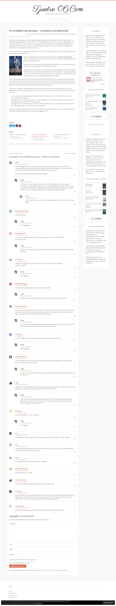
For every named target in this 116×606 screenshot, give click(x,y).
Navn (11, 544)
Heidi (16, 162)
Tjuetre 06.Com (58, 9)
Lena (16, 444)
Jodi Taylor (89, 207)
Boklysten (18, 411)
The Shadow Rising (91, 108)
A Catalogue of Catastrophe (93, 210)
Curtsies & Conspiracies (41, 144)
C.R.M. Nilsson (19, 506)
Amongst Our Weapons (92, 197)
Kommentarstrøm (13, 595)
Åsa (16, 433)
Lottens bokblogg (21, 356)
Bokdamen (18, 334)
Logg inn (11, 591)
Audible (33, 42)
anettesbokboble (20, 306)
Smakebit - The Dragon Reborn (17, 134)
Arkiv (64, 19)
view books (102, 84)
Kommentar (12, 524)
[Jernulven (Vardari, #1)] (104, 194)
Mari (46, 111)
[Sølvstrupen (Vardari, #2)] (104, 188)
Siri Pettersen (90, 186)
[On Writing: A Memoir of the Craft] (104, 105)
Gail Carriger (66, 144)
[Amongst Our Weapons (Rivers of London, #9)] (104, 201)
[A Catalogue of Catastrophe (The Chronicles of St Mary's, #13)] (104, 214)
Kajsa (17, 383)
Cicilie (29, 36)
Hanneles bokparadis (22, 211)
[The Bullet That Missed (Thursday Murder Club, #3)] (104, 97)
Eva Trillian (18, 259)
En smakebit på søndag (22, 144)
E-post (11, 549)
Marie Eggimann (20, 233)
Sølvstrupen (89, 184)
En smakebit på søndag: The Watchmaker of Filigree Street (39, 135)
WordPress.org (12, 597)
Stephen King (90, 105)
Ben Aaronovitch (90, 198)
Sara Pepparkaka (20, 480)
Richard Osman (90, 96)
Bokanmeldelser (55, 19)
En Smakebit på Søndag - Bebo (61, 134)
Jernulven (88, 191)
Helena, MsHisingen (21, 469)
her (61, 109)
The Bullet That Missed (92, 95)
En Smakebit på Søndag (55, 144)
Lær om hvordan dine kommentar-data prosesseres (53, 570)
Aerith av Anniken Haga (15, 153)
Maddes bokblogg (21, 284)
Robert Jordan (90, 109)
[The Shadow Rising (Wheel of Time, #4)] (104, 110)
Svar (75, 175)
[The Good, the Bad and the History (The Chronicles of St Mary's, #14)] (104, 205)
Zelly (16, 457)
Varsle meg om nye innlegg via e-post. (19, 563)
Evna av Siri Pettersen (70, 153)
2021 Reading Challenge (95, 73)
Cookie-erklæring (38, 603)
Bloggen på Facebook (96, 124)
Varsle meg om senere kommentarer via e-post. (22, 559)
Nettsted (11, 554)
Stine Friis (18, 491)
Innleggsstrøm (12, 593)
